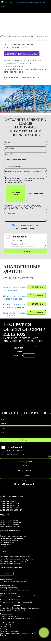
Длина (18, 352)
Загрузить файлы (15, 193)
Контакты (25, 480)
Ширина (18, 348)
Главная (9, 26)
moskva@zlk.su (25, 462)
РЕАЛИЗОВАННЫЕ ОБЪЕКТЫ (30, 26)
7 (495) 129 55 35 (25, 466)
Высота (18, 355)
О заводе (25, 475)
